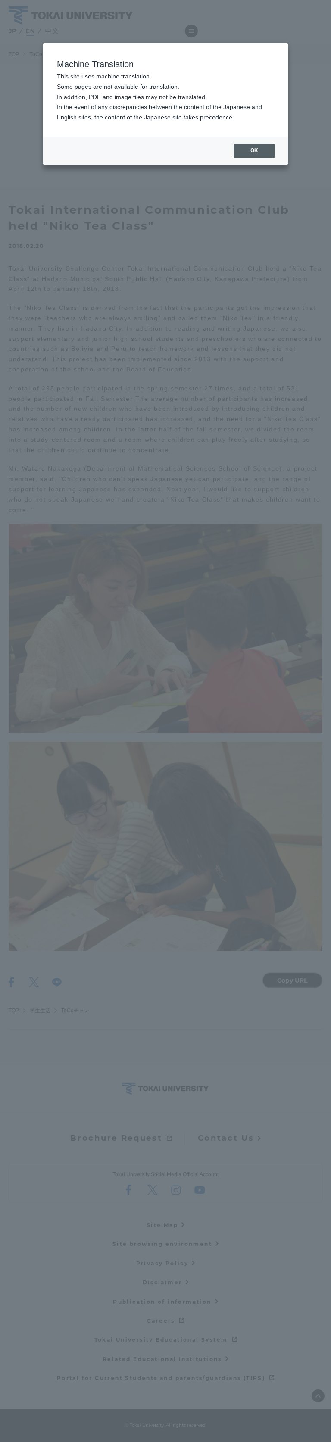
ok (254, 150)
